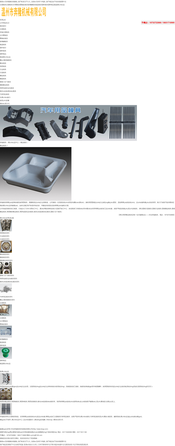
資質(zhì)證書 (4, 100)
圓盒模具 (3, 75)
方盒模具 (3, 69)
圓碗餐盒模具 (4, 85)
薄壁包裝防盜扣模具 (7, 88)
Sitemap (50, 419)
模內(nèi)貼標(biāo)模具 (8, 91)
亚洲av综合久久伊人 (31, 444)
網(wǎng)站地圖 (40, 419)
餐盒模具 (3, 63)
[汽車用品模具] (6, 404)
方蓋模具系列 (4, 239)
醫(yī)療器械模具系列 (7, 300)
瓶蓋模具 (39, 4)
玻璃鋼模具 (32, 4)
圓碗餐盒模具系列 (6, 260)
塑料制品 (51, 4)
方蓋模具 (3, 72)
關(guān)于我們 (5, 419)
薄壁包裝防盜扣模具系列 (8, 278)
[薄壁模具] (6, 374)
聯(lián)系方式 (5, 103)
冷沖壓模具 (16, 4)
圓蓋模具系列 (4, 257)
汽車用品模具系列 (6, 296)
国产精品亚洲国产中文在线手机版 (11, 444)
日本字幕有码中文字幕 (46, 444)
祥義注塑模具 (4, 32)
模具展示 (3, 26)
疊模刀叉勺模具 (5, 82)
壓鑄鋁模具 (24, 4)
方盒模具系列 (4, 236)
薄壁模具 (3, 66)
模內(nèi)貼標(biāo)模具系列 (9, 281)
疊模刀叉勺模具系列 (7, 275)
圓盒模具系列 (4, 254)
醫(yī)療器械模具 (6, 60)
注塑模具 (3, 4)
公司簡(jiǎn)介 (5, 23)
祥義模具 (3, 142)
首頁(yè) (3, 20)
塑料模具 (45, 4)
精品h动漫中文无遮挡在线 (63, 444)
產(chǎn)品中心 (13, 142)
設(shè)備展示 (28, 419)
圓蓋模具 (3, 78)
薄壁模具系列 (4, 233)
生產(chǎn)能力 (5, 97)
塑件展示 (3, 47)
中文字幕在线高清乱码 (80, 444)
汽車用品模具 (4, 94)
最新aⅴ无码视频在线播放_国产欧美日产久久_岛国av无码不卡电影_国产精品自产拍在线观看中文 (33, 1)
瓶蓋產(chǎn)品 (59, 4)
